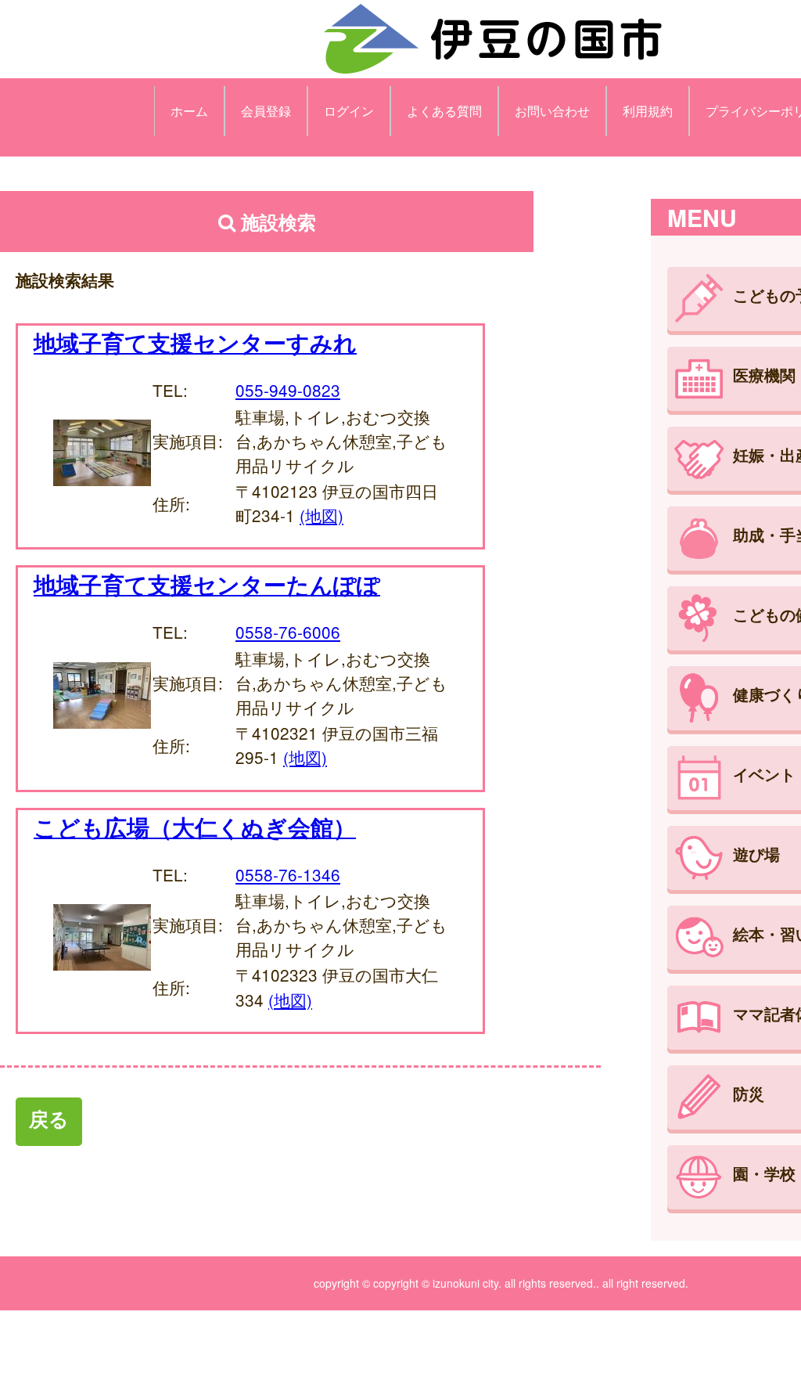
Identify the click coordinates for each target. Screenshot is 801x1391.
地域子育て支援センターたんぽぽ (207, 584)
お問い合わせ (552, 111)
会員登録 (266, 111)
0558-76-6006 (287, 631)
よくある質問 (444, 111)
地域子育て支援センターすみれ (195, 342)
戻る (49, 1119)
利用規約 (648, 111)
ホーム (189, 111)
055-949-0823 (287, 390)
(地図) (321, 515)
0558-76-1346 (287, 874)
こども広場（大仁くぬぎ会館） (195, 826)
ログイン (349, 111)
